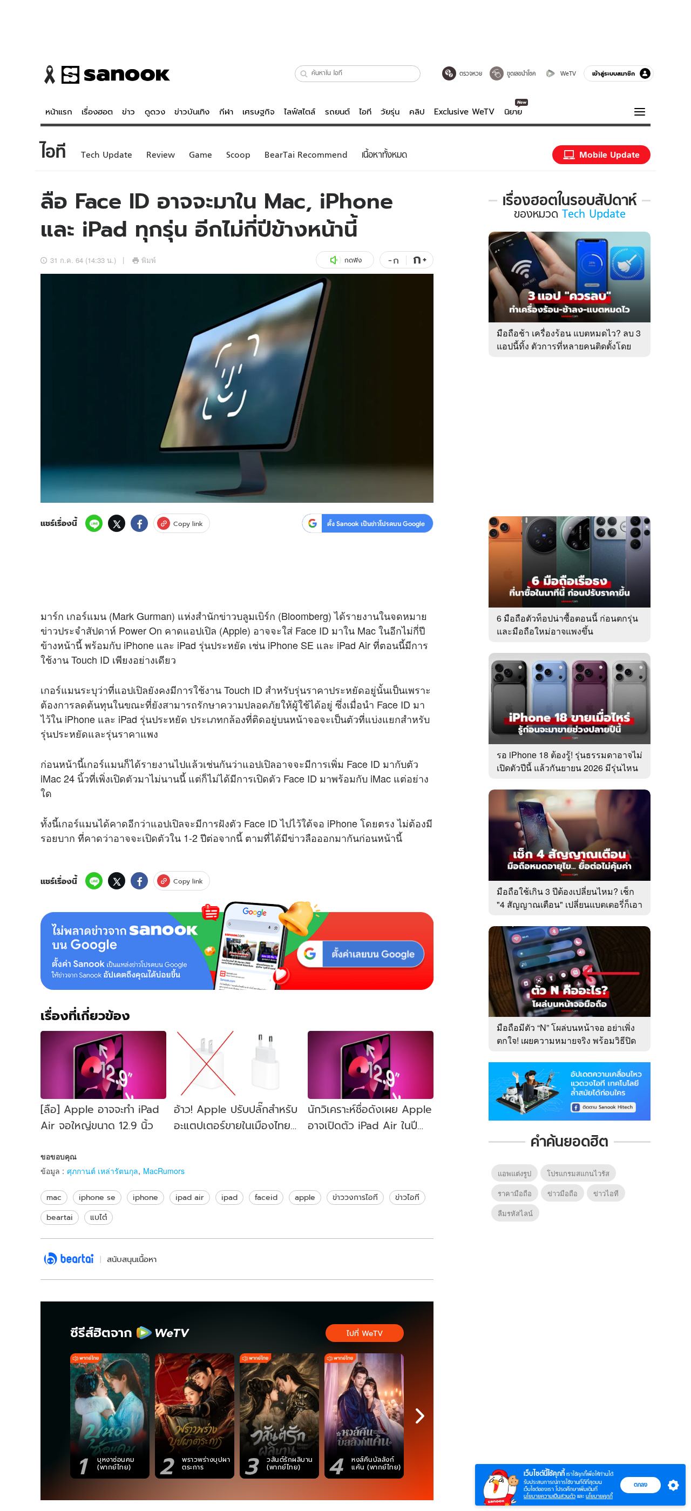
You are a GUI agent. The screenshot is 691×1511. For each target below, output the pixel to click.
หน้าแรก (58, 112)
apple (305, 1197)
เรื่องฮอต (97, 112)
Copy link (188, 523)
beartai (59, 1217)
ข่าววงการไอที (355, 1197)
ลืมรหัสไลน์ (515, 1213)
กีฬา (226, 112)
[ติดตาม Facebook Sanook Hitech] (570, 1090)
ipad (229, 1197)
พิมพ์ (148, 260)
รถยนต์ (337, 112)
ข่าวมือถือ (562, 1193)
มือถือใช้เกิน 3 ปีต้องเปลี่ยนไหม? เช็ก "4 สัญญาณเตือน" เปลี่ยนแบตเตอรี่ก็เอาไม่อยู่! (569, 904)
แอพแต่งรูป (514, 1173)
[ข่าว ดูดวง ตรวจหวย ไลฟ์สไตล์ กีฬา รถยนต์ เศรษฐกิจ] (105, 74)
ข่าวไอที (407, 1197)
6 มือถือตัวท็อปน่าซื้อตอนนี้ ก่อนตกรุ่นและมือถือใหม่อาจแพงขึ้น (567, 624)
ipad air (189, 1197)
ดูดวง (155, 112)
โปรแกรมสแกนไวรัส (578, 1173)
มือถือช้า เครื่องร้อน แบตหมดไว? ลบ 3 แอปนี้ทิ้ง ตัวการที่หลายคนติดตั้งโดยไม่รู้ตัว (569, 346)
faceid (266, 1197)
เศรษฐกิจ (258, 112)
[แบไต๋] (68, 1259)
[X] (116, 523)
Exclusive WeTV (464, 112)
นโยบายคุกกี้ (599, 1496)
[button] (304, 74)
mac (54, 1197)
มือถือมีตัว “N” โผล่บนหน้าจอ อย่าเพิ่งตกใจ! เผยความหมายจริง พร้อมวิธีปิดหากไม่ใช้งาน (566, 1040)
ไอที (365, 112)
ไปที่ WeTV (365, 1333)
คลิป (417, 112)
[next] (420, 1416)
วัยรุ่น (390, 112)
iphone (145, 1197)
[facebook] (139, 523)
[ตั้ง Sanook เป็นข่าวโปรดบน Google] (236, 945)
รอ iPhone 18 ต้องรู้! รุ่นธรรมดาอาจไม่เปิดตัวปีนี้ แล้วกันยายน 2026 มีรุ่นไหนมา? (569, 767)
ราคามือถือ (515, 1193)
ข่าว (128, 112)
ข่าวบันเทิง (191, 112)
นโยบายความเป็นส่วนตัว (549, 1496)
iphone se (97, 1197)
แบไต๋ (98, 1217)
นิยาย (513, 112)
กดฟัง (353, 260)
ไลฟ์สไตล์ (299, 112)
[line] (94, 523)
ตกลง (640, 1484)
